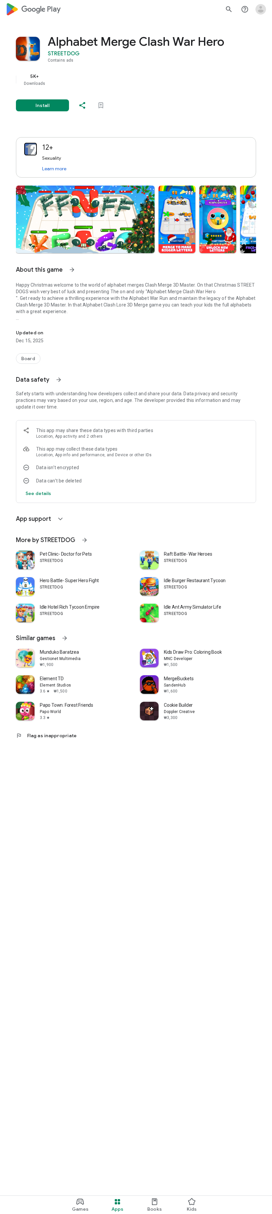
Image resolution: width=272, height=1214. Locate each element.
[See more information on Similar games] (65, 638)
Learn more (54, 169)
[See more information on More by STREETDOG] (85, 540)
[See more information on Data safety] (59, 380)
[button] (85, 219)
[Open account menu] (261, 9)
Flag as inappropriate (46, 736)
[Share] (82, 105)
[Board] (28, 358)
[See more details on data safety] (38, 493)
